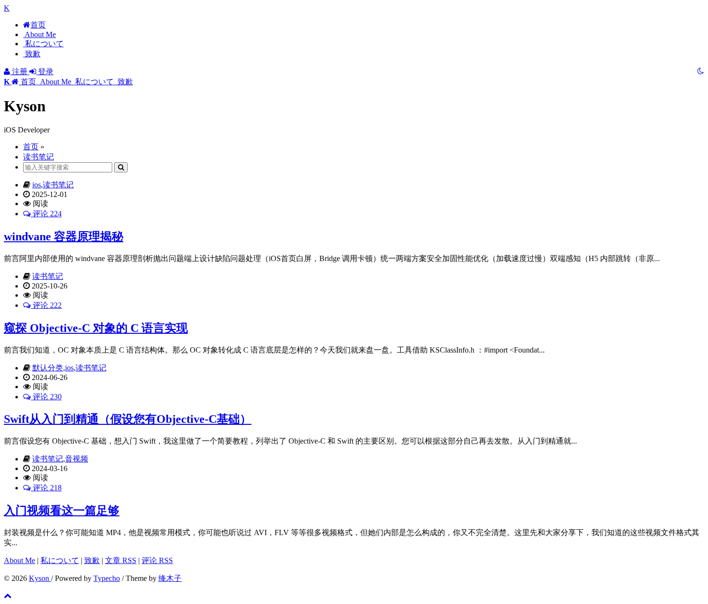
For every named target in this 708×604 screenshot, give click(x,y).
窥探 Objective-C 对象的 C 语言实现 (96, 328)
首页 (38, 25)
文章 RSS (120, 560)
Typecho (106, 578)
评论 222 (46, 305)
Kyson (40, 578)
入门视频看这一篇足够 (61, 510)
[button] (21, 82)
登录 (44, 71)
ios (36, 185)
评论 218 (46, 488)
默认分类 (47, 368)
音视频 (76, 459)
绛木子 (170, 578)
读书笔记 (38, 157)
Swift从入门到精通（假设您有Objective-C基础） (127, 419)
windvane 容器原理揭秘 (63, 236)
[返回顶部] (8, 595)
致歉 (31, 54)
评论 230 (46, 397)
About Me (39, 34)
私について (43, 43)
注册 (19, 71)
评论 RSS (157, 560)
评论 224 (46, 214)
